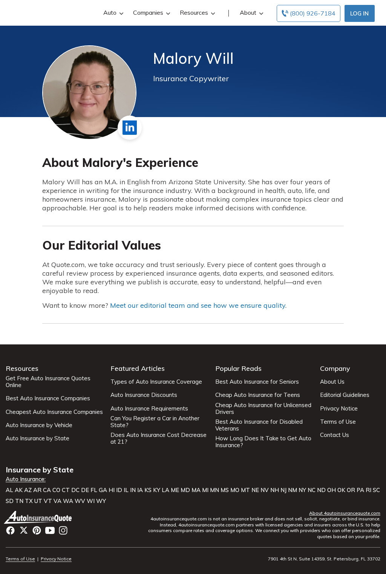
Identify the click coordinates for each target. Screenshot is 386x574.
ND (321, 490)
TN (19, 501)
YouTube (50, 530)
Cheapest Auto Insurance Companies (54, 412)
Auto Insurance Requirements (149, 408)
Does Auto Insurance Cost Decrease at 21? (158, 438)
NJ (283, 490)
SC (376, 490)
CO (56, 490)
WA (68, 501)
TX (29, 501)
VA (57, 501)
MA (196, 490)
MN (214, 490)
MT (245, 490)
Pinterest (36, 530)
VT (48, 501)
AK (19, 490)
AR (37, 490)
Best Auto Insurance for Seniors (257, 381)
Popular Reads (238, 368)
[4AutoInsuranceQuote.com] (39, 517)
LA (165, 490)
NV (264, 490)
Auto (109, 12)
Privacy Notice (339, 408)
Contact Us (334, 435)
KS (148, 490)
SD (10, 501)
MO (234, 490)
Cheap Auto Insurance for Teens (257, 395)
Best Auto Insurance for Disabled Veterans (259, 425)
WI (91, 501)
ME (175, 490)
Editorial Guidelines (344, 395)
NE (255, 490)
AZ (28, 490)
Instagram (63, 530)
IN (133, 490)
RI (368, 490)
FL (93, 490)
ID (119, 490)
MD (185, 490)
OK (341, 490)
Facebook (10, 530)
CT (66, 490)
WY (101, 501)
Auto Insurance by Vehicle (39, 425)
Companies (148, 12)
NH (274, 490)
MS (225, 490)
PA (360, 490)
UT (38, 501)
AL (9, 490)
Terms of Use (338, 421)
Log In (359, 13)
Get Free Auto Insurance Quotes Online (48, 382)
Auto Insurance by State (37, 438)
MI (205, 490)
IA (140, 490)
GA (103, 490)
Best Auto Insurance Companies (48, 398)
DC (75, 490)
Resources (194, 12)
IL (126, 490)
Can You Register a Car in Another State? (154, 422)
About (248, 12)
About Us (332, 381)
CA (47, 490)
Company (335, 368)
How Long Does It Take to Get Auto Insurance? (263, 442)
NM (292, 490)
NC (312, 490)
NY (302, 490)
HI (112, 490)
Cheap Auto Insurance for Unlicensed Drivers (263, 408)
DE (85, 490)
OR (351, 490)
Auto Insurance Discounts (143, 395)
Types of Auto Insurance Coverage (156, 381)
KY (156, 490)
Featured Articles (137, 368)
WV (80, 501)
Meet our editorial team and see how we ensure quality (197, 305)
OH (331, 490)
